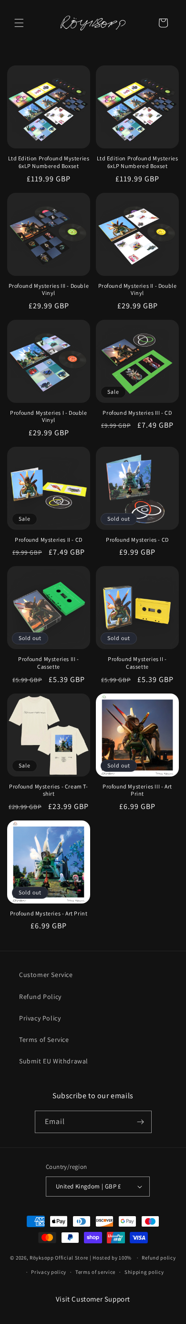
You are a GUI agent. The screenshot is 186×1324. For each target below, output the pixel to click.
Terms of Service (44, 1039)
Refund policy (159, 1257)
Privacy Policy (40, 1018)
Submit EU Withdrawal (53, 1061)
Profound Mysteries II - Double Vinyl (137, 289)
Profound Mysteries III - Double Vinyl (49, 289)
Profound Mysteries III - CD (137, 412)
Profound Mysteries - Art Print (49, 913)
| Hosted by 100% (111, 1257)
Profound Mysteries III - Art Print (137, 790)
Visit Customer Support (93, 1298)
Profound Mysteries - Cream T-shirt (48, 790)
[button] (19, 22)
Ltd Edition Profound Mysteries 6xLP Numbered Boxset (49, 162)
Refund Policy (40, 996)
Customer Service (46, 974)
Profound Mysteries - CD (137, 539)
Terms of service (95, 1272)
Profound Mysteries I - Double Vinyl (48, 416)
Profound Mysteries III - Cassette (48, 662)
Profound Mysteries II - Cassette (137, 662)
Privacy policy (48, 1272)
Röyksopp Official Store (59, 1257)
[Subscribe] (140, 1122)
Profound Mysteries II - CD (49, 539)
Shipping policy (144, 1272)
